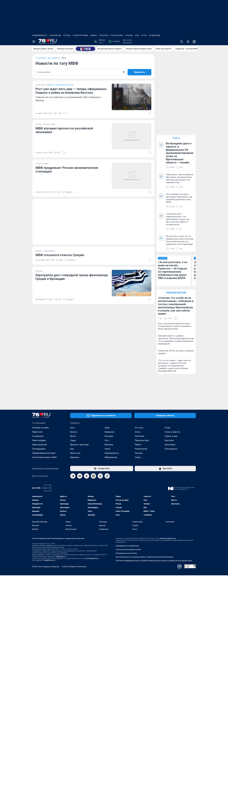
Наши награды (39, 440)
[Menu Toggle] (34, 41)
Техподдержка (39, 449)
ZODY (137, 35)
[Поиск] (181, 41)
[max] (93, 476)
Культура (109, 436)
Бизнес (73, 432)
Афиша (93, 35)
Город (73, 440)
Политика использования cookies (128, 549)
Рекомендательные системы (126, 553)
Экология (169, 440)
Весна (73, 436)
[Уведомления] (188, 41)
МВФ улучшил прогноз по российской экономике (64, 130)
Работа (138, 444)
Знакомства (55, 35)
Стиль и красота (172, 432)
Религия (138, 453)
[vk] (79, 476)
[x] (100, 476)
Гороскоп (103, 35)
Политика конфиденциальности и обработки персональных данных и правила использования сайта (154, 561)
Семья (138, 457)
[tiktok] (107, 476)
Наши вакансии (39, 444)
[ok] (86, 476)
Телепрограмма (80, 35)
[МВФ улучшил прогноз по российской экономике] (131, 136)
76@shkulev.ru (60, 556)
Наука (107, 449)
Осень (138, 432)
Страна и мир (171, 436)
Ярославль (40, 58)
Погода (67, 35)
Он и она (139, 427)
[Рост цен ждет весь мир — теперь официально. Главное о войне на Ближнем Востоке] (131, 97)
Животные (75, 453)
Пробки (129, 35)
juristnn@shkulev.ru (92, 558)
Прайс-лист (37, 432)
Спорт (167, 427)
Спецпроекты (171, 449)
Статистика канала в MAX (44, 457)
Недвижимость (39, 35)
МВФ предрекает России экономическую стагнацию (66, 169)
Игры (144, 35)
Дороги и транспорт (79, 444)
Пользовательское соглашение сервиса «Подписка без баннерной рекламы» (145, 557)
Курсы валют (117, 35)
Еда (72, 449)
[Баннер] (85, 49)
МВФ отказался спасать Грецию (59, 255)
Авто (72, 427)
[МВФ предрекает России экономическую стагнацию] (131, 175)
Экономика (170, 444)
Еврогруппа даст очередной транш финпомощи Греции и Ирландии (71, 277)
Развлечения (141, 449)
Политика (139, 436)
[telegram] (72, 476)
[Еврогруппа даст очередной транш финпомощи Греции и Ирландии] (131, 283)
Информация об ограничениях (127, 546)
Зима (107, 427)
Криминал (109, 432)
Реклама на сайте (40, 427)
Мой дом (109, 444)
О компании (38, 436)
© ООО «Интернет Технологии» (74, 567)
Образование (111, 457)
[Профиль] (194, 41)
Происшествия (142, 440)
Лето (107, 440)
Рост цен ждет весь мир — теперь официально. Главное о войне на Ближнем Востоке (71, 91)
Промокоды (154, 35)
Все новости (54, 58)
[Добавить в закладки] (149, 113)
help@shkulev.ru (49, 560)
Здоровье (74, 457)
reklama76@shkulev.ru (168, 538)
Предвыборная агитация (43, 453)
